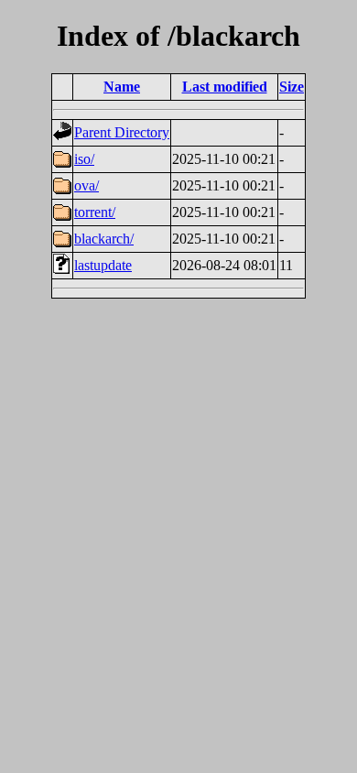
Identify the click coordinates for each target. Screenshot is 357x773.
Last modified (224, 86)
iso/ (84, 159)
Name (121, 86)
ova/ (86, 185)
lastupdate (103, 265)
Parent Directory (121, 132)
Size (291, 86)
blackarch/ (104, 238)
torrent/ (94, 212)
